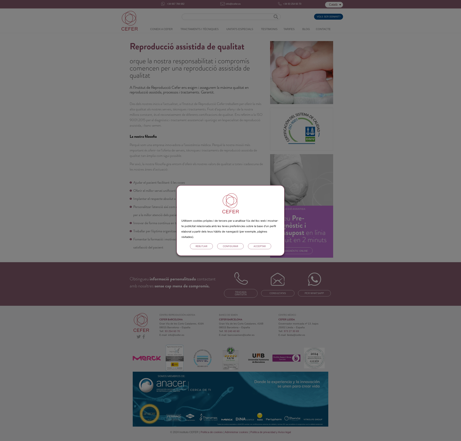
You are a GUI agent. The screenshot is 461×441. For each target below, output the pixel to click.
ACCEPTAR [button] (260, 246)
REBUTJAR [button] (201, 246)
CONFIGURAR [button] (230, 246)
